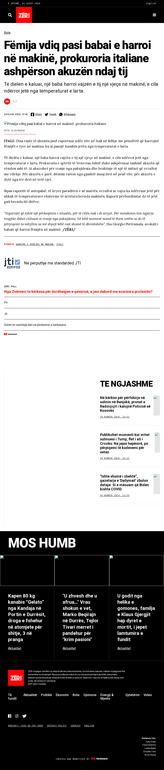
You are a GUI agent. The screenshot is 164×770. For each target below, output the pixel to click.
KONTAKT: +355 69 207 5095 (25, 725)
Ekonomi (62, 695)
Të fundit (12, 696)
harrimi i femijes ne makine (35, 244)
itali (59, 244)
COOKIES (75, 725)
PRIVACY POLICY (57, 725)
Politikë (46, 695)
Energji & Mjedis (107, 696)
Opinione (89, 695)
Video (148, 695)
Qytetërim (132, 695)
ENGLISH (89, 725)
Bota (7, 33)
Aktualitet (30, 695)
